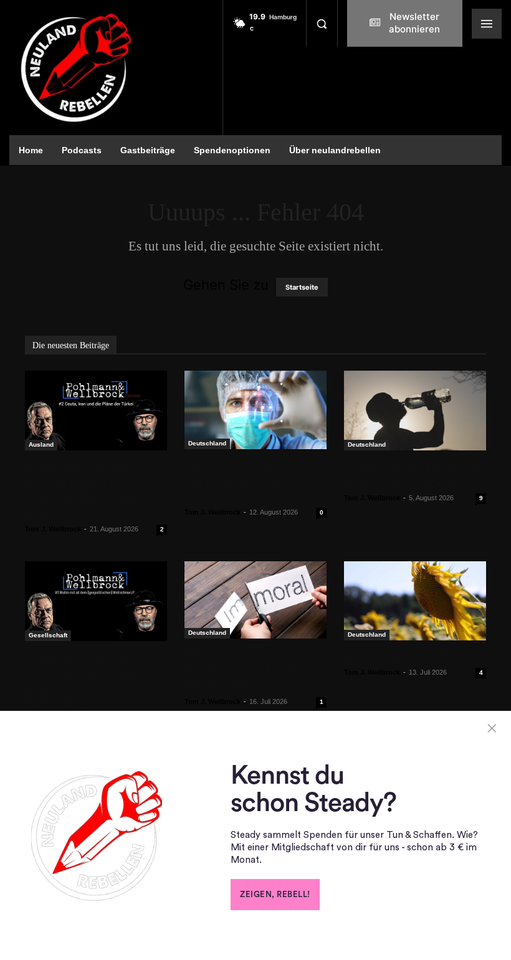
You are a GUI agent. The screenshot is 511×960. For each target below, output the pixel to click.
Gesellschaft (48, 635)
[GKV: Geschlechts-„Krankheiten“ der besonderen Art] (255, 410)
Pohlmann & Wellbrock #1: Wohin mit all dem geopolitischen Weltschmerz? (87, 680)
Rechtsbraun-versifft (398, 656)
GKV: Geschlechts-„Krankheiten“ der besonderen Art (234, 480)
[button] (322, 24)
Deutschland (207, 443)
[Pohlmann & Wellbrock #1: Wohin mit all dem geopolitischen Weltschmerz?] (96, 601)
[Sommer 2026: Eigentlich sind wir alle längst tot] (415, 410)
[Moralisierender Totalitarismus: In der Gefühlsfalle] (255, 600)
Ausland (41, 444)
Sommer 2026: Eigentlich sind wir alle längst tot (412, 474)
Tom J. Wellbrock (53, 529)
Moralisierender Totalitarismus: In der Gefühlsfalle (241, 670)
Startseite (301, 287)
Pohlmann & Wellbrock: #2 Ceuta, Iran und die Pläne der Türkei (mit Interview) (89, 489)
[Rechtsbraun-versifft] (415, 600)
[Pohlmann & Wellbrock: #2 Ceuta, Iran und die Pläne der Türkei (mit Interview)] (96, 410)
